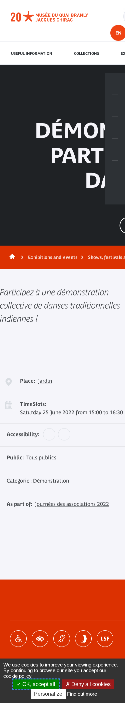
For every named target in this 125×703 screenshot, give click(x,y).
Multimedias (115, 150)
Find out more (82, 694)
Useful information (31, 53)
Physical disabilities (18, 638)
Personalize (48, 694)
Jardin (45, 381)
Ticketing (115, 84)
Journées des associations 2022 (72, 504)
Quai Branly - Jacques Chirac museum (57, 16)
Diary (115, 128)
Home (11, 257)
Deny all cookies (90, 684)
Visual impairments (40, 638)
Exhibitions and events (52, 257)
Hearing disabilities (61, 638)
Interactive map (115, 172)
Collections (86, 53)
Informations (115, 106)
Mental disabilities (83, 638)
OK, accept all (38, 684)
